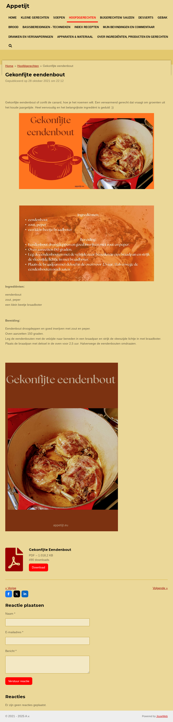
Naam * (10, 613)
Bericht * (10, 651)
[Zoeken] (10, 46)
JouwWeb (162, 716)
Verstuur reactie (18, 681)
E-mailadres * (14, 632)
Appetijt (17, 6)
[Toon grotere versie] (86, 151)
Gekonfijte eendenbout (58, 66)
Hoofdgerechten (28, 66)
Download (38, 567)
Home (9, 66)
